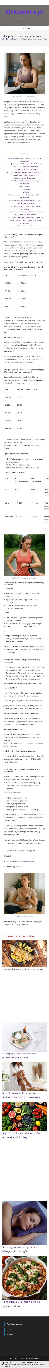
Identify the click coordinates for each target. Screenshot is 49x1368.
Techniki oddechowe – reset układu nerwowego (25, 212)
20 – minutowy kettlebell (13, 866)
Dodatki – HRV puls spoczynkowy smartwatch (25, 217)
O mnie (9, 1329)
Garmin (26, 189)
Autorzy (9, 1334)
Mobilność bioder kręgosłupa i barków (19, 861)
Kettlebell (7, 856)
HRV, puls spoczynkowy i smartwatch (33, 39)
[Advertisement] (24, 998)
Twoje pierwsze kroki (24, 226)
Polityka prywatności (14, 1324)
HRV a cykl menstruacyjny (25, 169)
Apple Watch (26, 186)
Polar (25, 192)
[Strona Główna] (3, 39)
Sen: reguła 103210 (26, 203)
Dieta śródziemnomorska (25, 215)
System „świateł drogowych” (24, 178)
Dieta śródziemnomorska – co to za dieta (22, 969)
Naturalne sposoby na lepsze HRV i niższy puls (24, 200)
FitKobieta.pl (24, 12)
